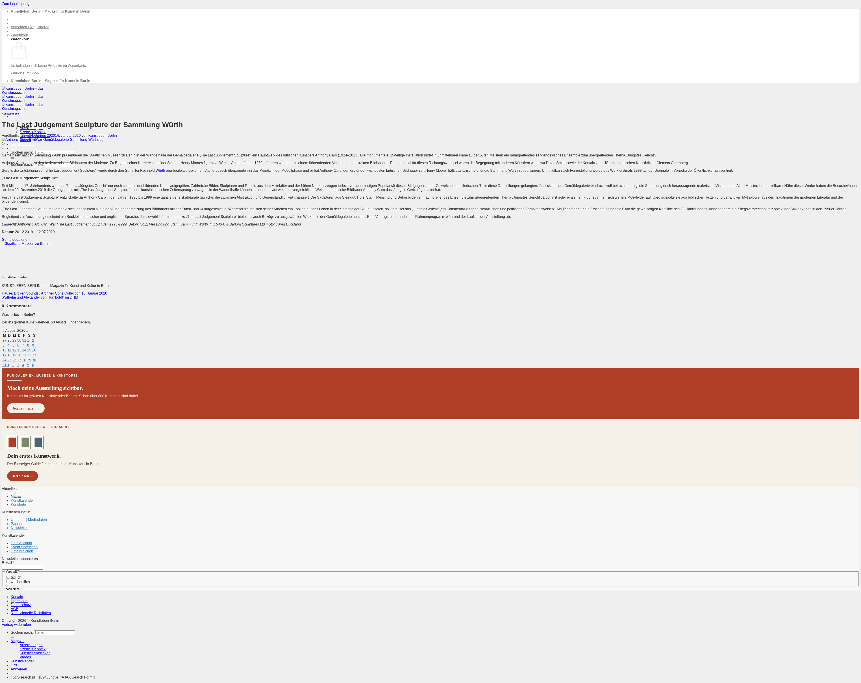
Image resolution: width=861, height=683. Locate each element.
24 (4, 360)
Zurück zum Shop (25, 73)
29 (14, 340)
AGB (14, 609)
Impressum (19, 601)
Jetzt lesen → (22, 476)
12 (14, 350)
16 (34, 350)
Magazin (17, 496)
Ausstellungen (10, 113)
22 (29, 355)
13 (19, 350)
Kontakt (17, 597)
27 (4, 340)
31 (24, 340)
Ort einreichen (22, 551)
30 (19, 340)
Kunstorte (18, 504)
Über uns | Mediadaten (29, 520)
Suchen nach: (22, 152)
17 (4, 355)
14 (24, 350)
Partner (16, 524)
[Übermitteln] (12, 158)
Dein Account (21, 543)
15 (29, 350)
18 (9, 355)
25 (9, 360)
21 (24, 355)
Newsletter (19, 528)
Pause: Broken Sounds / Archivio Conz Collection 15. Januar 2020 (54, 293)
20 (19, 355)
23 (34, 355)
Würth (160, 170)
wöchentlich (20, 582)
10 (4, 350)
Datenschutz (21, 605)
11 (9, 350)
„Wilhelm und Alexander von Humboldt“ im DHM (40, 297)
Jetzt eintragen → (26, 408)
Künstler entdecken (35, 653)
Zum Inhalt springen (17, 4)
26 (14, 360)
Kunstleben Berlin (102, 135)
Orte (14, 148)
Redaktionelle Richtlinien (31, 613)
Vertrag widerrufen (16, 625)
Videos (25, 657)
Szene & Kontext (33, 132)
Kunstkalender (22, 144)
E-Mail (8, 563)
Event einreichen (24, 547)
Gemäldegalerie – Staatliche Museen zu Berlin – (27, 241)
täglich (15, 577)
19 (14, 355)
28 (9, 340)
